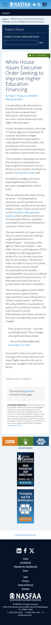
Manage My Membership (25, 566)
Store (25, 570)
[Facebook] (25, 552)
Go (40, 42)
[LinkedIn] (19, 552)
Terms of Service (25, 584)
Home (4, 19)
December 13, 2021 (19, 344)
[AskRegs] (25, 441)
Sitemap (25, 588)
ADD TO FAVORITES (39, 55)
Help (25, 576)
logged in (27, 391)
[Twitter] (32, 552)
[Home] (20, 4)
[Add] (30, 55)
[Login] (33, 4)
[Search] (38, 4)
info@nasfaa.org (24, 615)
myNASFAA (25, 562)
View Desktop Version (25, 535)
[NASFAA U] (41, 441)
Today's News (14, 29)
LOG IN (5, 13)
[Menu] (5, 4)
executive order (26, 172)
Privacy (25, 580)
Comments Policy (14, 425)
